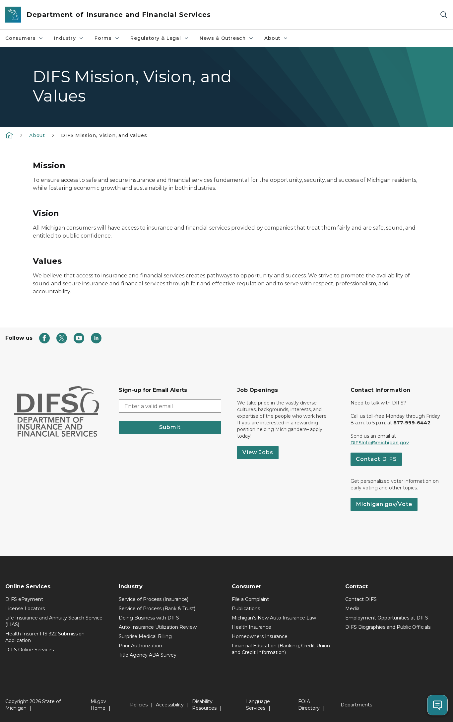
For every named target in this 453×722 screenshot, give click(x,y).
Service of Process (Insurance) (153, 599)
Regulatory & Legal (155, 38)
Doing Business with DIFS (149, 618)
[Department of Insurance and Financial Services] (9, 135)
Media (352, 609)
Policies (139, 705)
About (272, 38)
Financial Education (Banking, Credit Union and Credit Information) (281, 649)
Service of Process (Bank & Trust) (157, 609)
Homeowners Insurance (260, 636)
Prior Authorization (140, 646)
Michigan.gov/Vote (384, 504)
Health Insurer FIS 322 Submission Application (45, 637)
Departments (356, 705)
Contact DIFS (376, 459)
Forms (103, 38)
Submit (170, 427)
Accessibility (170, 705)
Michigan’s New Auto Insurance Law (274, 618)
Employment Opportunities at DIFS (386, 618)
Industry (65, 38)
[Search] (444, 15)
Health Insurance (251, 627)
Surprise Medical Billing (145, 636)
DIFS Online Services (29, 650)
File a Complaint (250, 599)
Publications (246, 609)
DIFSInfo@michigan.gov (380, 443)
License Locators (25, 609)
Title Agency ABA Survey (147, 655)
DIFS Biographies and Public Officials (387, 627)
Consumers (20, 38)
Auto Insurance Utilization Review (158, 627)
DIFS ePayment (24, 599)
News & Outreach (223, 38)
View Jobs (257, 452)
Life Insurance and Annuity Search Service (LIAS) (53, 621)
